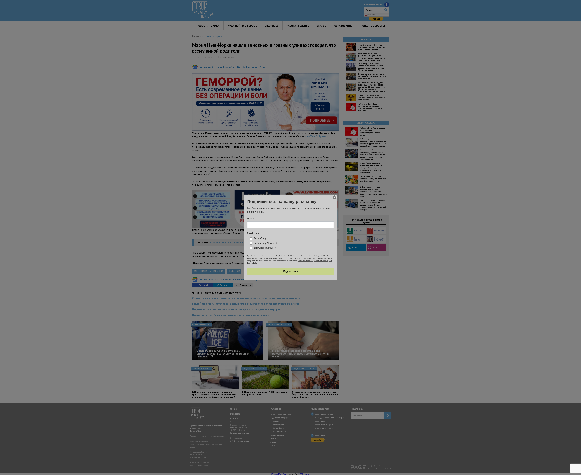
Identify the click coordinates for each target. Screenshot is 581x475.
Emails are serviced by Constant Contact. (313, 260)
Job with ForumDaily (265, 247)
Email (250, 218)
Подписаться (290, 271)
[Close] (334, 197)
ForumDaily (260, 238)
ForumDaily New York (265, 243)
